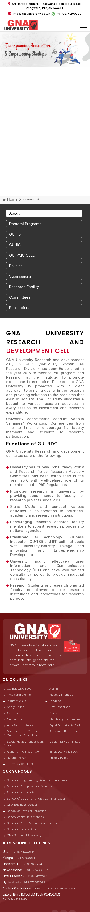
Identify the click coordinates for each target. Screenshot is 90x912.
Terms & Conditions (20, 763)
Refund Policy (16, 757)
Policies (15, 266)
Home (11, 199)
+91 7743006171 (26, 858)
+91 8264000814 (23, 851)
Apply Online (15, 707)
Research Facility (24, 287)
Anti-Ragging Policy (20, 725)
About (14, 213)
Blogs (53, 713)
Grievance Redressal (63, 731)
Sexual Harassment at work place (25, 743)
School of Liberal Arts (21, 829)
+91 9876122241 (32, 864)
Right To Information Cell (23, 751)
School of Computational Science (29, 786)
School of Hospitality (21, 792)
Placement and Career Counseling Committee (22, 733)
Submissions (20, 276)
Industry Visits (16, 700)
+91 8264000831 (36, 870)
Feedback (55, 700)
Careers (12, 713)
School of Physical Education (26, 810)
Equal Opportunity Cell (64, 725)
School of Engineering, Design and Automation (38, 780)
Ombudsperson (59, 707)
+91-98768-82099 (15, 898)
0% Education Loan (20, 688)
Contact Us (14, 719)
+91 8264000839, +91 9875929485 (53, 888)
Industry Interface (61, 694)
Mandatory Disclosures (64, 719)
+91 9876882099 (33, 882)
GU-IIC (15, 245)
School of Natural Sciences (25, 817)
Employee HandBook (63, 751)
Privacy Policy (58, 757)
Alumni (54, 688)
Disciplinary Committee (64, 741)
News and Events (19, 694)
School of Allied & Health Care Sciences (34, 823)
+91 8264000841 (36, 876)
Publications (19, 308)
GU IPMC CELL (22, 255)
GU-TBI (15, 234)
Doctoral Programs (25, 224)
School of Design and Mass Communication (36, 798)
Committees (19, 297)
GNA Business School (22, 804)
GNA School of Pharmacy (24, 835)
